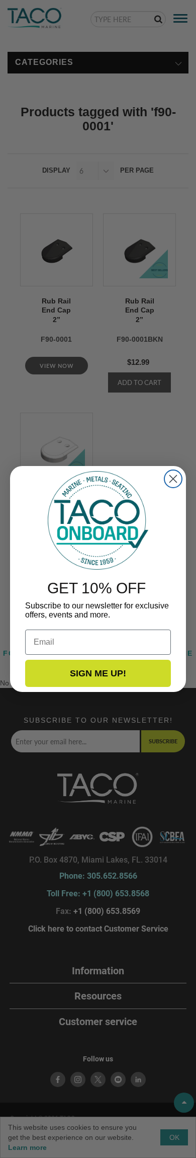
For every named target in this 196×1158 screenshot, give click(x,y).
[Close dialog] (173, 479)
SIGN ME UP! (98, 673)
